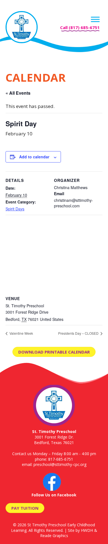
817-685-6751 (60, 459)
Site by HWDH (80, 530)
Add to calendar (34, 156)
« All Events (18, 93)
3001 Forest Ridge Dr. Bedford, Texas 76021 (54, 437)
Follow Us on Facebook (54, 494)
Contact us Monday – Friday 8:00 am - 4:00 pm (54, 453)
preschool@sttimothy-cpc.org (60, 464)
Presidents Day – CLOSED (78, 333)
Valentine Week (21, 333)
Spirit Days (15, 209)
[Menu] (95, 19)
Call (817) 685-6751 (80, 27)
